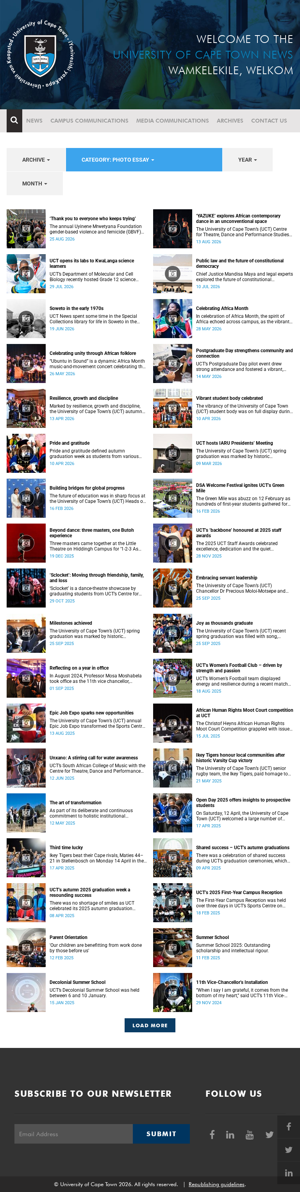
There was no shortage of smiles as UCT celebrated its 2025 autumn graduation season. (92, 905)
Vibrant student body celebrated (229, 398)
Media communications (172, 121)
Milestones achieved (71, 623)
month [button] (32, 183)
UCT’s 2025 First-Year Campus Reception (239, 892)
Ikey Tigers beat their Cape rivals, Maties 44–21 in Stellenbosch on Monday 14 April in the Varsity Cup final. (97, 858)
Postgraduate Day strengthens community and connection (244, 353)
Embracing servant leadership (226, 578)
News (34, 121)
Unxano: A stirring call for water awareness (94, 758)
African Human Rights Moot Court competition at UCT (244, 712)
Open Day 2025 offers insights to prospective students (243, 802)
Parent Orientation (69, 937)
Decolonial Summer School (77, 982)
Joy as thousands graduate (224, 623)
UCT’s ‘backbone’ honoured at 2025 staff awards (238, 532)
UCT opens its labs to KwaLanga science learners (92, 263)
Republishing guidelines (217, 1184)
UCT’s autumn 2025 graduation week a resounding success (90, 892)
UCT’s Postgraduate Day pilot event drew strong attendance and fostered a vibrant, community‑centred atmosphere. (239, 366)
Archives (230, 121)
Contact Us (269, 121)
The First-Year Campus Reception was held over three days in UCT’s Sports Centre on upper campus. (241, 903)
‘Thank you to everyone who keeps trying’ (93, 218)
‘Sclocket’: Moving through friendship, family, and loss (97, 577)
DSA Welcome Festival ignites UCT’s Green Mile (240, 488)
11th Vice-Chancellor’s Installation (232, 982)
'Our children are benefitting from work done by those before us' (96, 948)
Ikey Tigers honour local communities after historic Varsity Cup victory (240, 757)
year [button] (245, 160)
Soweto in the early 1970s (77, 308)
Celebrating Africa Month (222, 308)
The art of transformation (76, 802)
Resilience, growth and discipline (84, 398)
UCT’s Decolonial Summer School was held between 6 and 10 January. (94, 992)
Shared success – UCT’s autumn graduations (242, 847)
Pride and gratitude (69, 443)
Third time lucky (66, 847)
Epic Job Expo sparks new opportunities (92, 713)
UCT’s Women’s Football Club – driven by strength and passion (239, 668)
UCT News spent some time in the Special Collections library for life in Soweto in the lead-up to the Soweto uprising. (93, 319)
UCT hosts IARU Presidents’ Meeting (234, 443)
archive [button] (34, 160)
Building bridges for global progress (87, 488)
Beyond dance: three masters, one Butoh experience (92, 532)
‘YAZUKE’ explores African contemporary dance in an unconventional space (238, 218)
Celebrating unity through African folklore (93, 353)
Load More (150, 1025)
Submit (161, 1134)
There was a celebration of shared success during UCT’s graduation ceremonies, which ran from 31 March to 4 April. (241, 858)
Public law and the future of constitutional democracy (240, 263)
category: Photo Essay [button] (116, 160)
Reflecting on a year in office (79, 668)
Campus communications (89, 121)
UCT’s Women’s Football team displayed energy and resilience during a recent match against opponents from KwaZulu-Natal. (242, 681)
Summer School (212, 937)
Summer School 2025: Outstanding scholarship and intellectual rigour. (233, 948)
